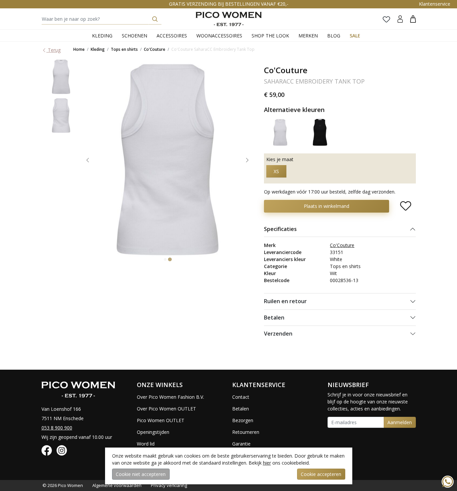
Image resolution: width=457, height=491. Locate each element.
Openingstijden (153, 432)
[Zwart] (319, 132)
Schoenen (134, 35)
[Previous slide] (87, 160)
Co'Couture (154, 49)
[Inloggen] (400, 19)
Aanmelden (399, 422)
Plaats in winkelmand (326, 206)
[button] (413, 19)
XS (276, 171)
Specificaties (280, 229)
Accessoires (172, 35)
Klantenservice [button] (434, 4)
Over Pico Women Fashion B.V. (170, 397)
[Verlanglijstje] (386, 19)
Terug (54, 50)
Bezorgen (242, 420)
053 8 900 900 (56, 427)
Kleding (102, 35)
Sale (355, 35)
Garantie (241, 444)
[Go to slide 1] (165, 259)
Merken (308, 35)
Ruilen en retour (285, 301)
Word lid (146, 444)
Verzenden (278, 333)
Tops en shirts (124, 49)
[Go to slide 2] (170, 259)
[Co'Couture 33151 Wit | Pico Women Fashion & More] (61, 76)
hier (267, 463)
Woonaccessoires (219, 35)
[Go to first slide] (247, 160)
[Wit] (280, 132)
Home (79, 49)
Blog (333, 35)
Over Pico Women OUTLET (166, 408)
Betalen (274, 317)
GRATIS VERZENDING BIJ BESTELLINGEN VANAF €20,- (228, 4)
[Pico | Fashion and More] (229, 18)
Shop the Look (270, 35)
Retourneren (245, 432)
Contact (240, 397)
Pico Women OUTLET (160, 420)
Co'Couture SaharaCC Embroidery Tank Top (213, 49)
